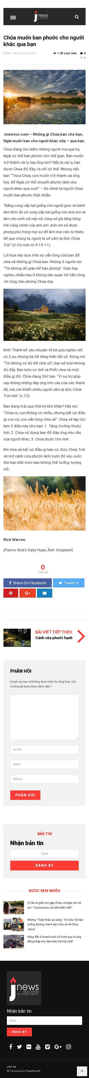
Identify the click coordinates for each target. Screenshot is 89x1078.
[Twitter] (19, 1046)
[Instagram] (68, 1046)
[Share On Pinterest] (10, 593)
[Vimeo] (47, 1046)
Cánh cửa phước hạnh (53, 638)
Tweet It (71, 583)
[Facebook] (10, 1046)
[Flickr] (28, 1046)
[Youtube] (38, 1046)
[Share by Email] (44, 593)
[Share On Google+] (27, 593)
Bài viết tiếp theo (53, 632)
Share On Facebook (29, 583)
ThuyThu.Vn (33, 1071)
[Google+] (58, 1046)
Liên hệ (11, 1066)
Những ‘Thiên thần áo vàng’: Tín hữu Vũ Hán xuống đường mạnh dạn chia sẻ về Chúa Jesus (55, 924)
